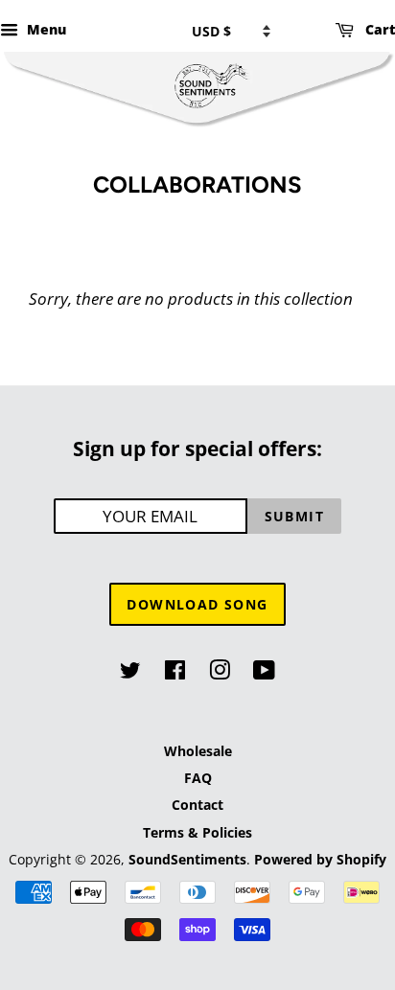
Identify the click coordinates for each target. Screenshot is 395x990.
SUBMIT (294, 516)
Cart (378, 29)
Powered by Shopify (320, 859)
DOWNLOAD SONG (197, 604)
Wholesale (198, 751)
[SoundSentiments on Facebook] (175, 673)
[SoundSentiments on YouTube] (264, 673)
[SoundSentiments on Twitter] (130, 673)
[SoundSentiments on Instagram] (219, 673)
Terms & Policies (197, 832)
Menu (44, 29)
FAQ (198, 778)
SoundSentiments (187, 859)
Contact (197, 804)
